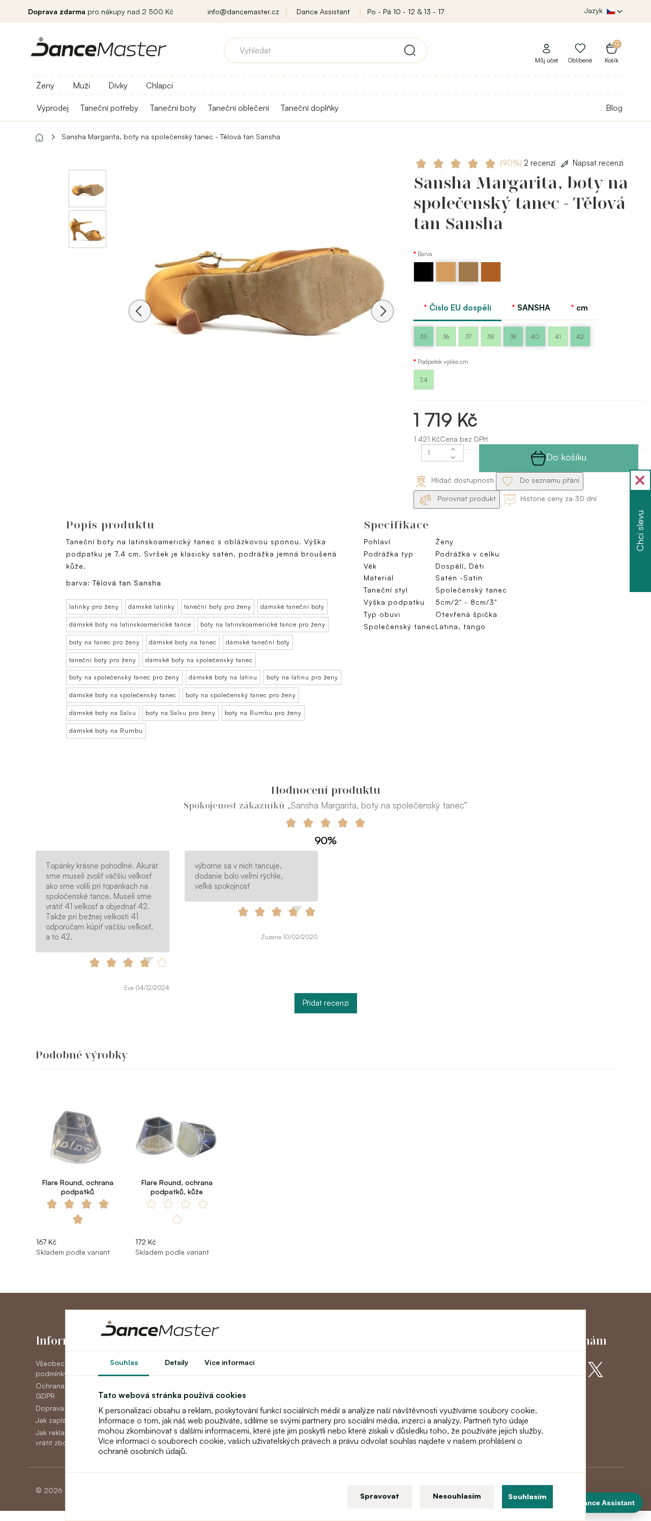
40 (535, 336)
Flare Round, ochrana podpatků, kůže (177, 1187)
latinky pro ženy (94, 606)
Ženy (45, 85)
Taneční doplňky (309, 108)
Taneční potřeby (109, 108)
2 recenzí (528, 163)
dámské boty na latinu (223, 677)
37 (468, 336)
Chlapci (159, 85)
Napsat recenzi (598, 163)
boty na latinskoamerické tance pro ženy (263, 624)
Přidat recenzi (326, 1003)
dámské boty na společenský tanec (199, 660)
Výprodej (53, 108)
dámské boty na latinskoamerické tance (130, 624)
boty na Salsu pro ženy (180, 713)
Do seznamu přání (548, 480)
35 (423, 336)
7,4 (424, 380)
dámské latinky (151, 606)
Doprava (50, 1408)
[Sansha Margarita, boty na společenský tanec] (261, 279)
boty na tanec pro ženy (104, 642)
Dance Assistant (323, 11)
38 (490, 336)
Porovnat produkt (465, 498)
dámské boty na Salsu (102, 713)
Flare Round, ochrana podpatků (77, 1187)
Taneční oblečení (238, 108)
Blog (614, 108)
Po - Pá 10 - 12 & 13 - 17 (405, 11)
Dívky (118, 85)
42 (580, 336)
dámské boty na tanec (183, 642)
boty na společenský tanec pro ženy (124, 677)
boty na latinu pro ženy (302, 677)
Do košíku (566, 456)
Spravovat (379, 1496)
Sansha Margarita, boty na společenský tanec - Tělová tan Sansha (171, 136)
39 (513, 336)
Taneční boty (173, 108)
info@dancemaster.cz (243, 11)
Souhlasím (527, 1496)
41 (558, 336)
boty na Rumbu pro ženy (263, 713)
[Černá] (424, 279)
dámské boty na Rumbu (106, 730)
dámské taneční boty (292, 606)
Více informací (229, 1362)
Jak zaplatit (54, 1420)
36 (446, 336)
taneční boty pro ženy (217, 606)
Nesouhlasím (457, 1496)
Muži (81, 85)
